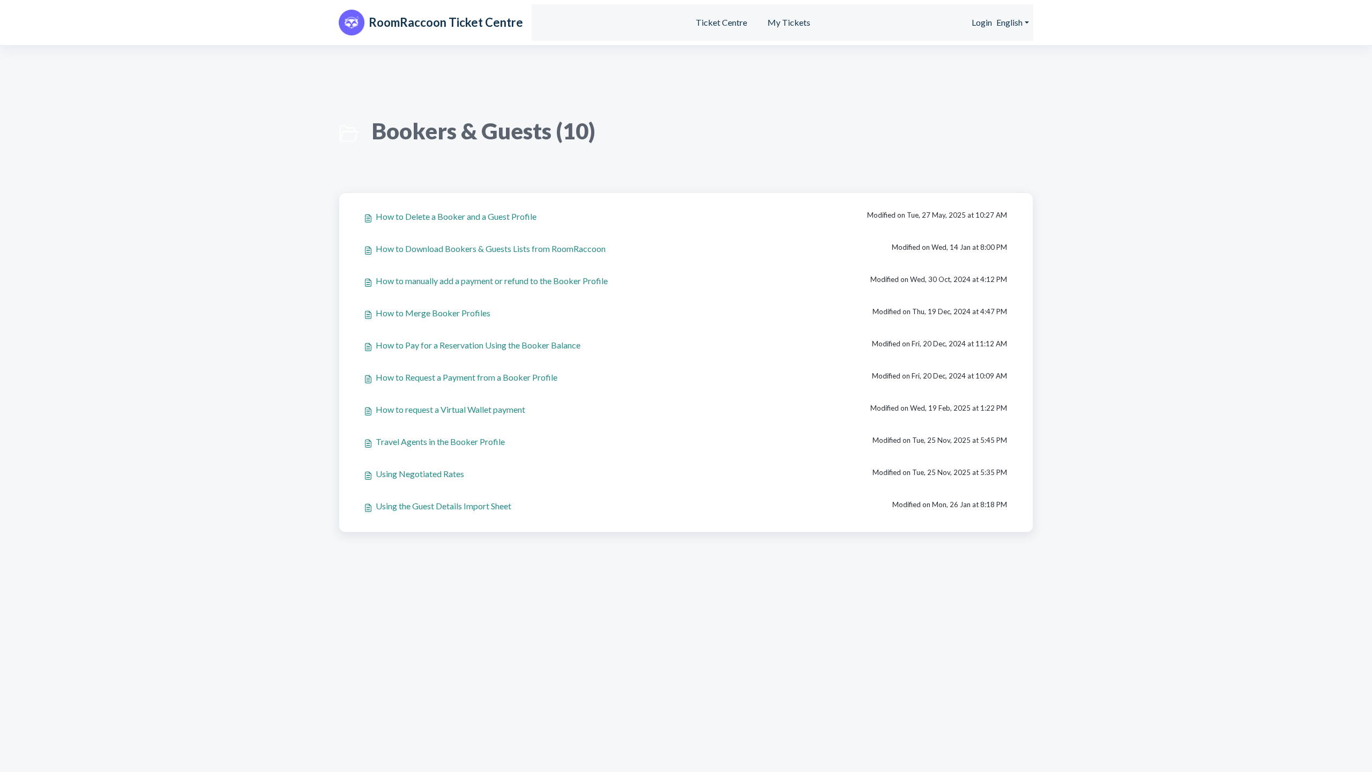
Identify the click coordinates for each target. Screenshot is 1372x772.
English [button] (1009, 22)
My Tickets (788, 22)
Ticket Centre (721, 22)
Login (982, 22)
